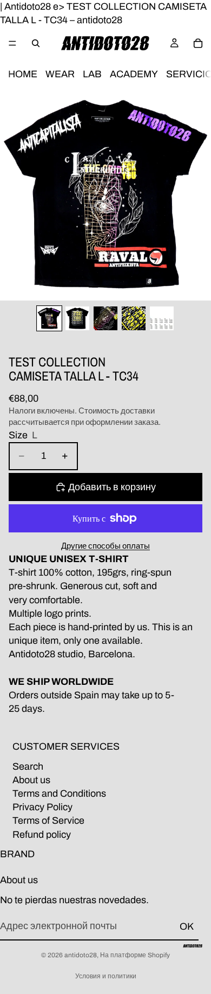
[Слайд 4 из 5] (134, 318)
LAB (92, 74)
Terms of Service (48, 820)
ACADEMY (134, 74)
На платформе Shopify (135, 955)
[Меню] (12, 43)
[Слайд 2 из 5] (77, 318)
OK (187, 926)
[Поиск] (36, 43)
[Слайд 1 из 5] (49, 318)
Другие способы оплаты (105, 546)
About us (31, 780)
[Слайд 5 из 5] (162, 318)
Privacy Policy (42, 807)
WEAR (60, 74)
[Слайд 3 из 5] (105, 318)
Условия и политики (105, 976)
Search (27, 765)
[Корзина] (198, 43)
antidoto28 (80, 955)
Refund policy (41, 834)
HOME (22, 74)
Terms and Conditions (59, 793)
